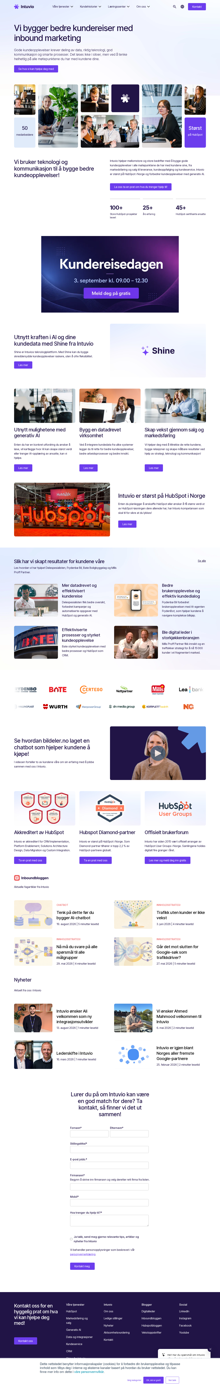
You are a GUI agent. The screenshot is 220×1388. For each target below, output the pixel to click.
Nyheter (108, 1325)
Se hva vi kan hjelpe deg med (36, 69)
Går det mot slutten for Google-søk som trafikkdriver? (177, 952)
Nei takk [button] (172, 1380)
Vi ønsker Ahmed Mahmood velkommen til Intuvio (179, 1016)
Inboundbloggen (151, 1318)
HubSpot (71, 1311)
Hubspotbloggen (152, 1325)
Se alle (202, 560)
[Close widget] (210, 1349)
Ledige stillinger (113, 1318)
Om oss (108, 1311)
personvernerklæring (82, 1254)
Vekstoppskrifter (151, 1332)
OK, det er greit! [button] (153, 1380)
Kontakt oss (25, 1341)
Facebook (185, 1325)
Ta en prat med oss (30, 860)
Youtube (184, 1332)
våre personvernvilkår (89, 1371)
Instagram (185, 1318)
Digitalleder (148, 1311)
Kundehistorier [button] (88, 6)
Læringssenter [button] (117, 6)
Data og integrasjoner (79, 1337)
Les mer (23, 365)
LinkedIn (184, 1311)
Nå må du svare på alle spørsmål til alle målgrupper (77, 952)
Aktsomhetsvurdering (117, 1332)
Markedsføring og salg (77, 1320)
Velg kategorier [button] (134, 1380)
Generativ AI (73, 1329)
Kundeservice (74, 1344)
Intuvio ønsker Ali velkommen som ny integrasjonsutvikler (75, 1016)
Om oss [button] (141, 6)
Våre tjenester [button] (60, 6)
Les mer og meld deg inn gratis (167, 860)
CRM (69, 1351)
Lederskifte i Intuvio (75, 1053)
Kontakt (197, 6)
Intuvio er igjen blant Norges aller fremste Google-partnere (175, 1053)
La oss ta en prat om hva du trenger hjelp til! (140, 187)
